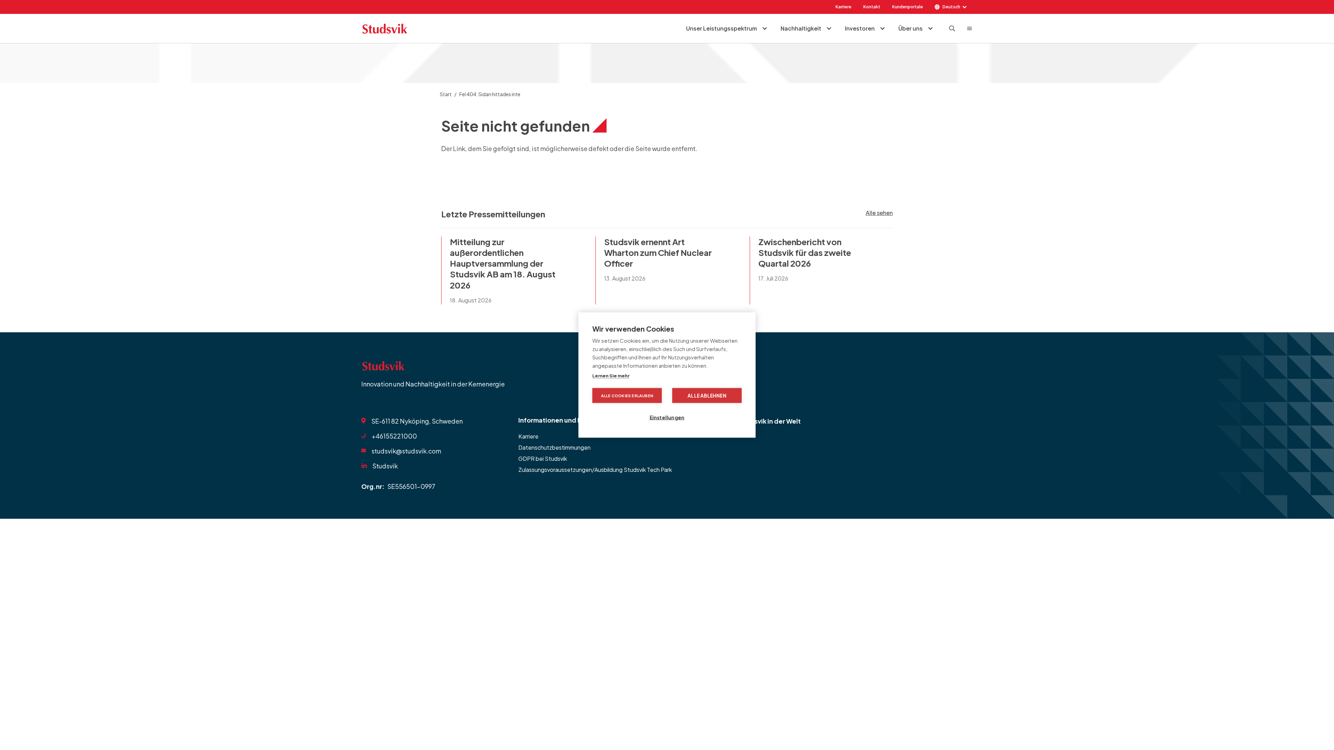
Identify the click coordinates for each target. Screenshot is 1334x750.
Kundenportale (907, 6)
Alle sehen (879, 212)
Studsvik (385, 466)
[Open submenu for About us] (930, 28)
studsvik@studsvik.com (406, 451)
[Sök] (952, 28)
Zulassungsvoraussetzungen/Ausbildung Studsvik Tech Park (595, 469)
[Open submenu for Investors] (882, 28)
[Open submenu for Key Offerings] (764, 28)
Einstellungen (667, 417)
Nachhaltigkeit (801, 28)
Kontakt (871, 6)
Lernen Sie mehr (610, 375)
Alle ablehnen (706, 396)
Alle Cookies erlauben (627, 395)
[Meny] (969, 28)
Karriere (843, 6)
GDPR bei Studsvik (542, 458)
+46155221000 (394, 436)
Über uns (910, 28)
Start (446, 94)
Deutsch (951, 6)
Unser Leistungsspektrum (721, 28)
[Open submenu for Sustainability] (829, 28)
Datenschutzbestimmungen (554, 447)
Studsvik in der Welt (770, 421)
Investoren (860, 28)
